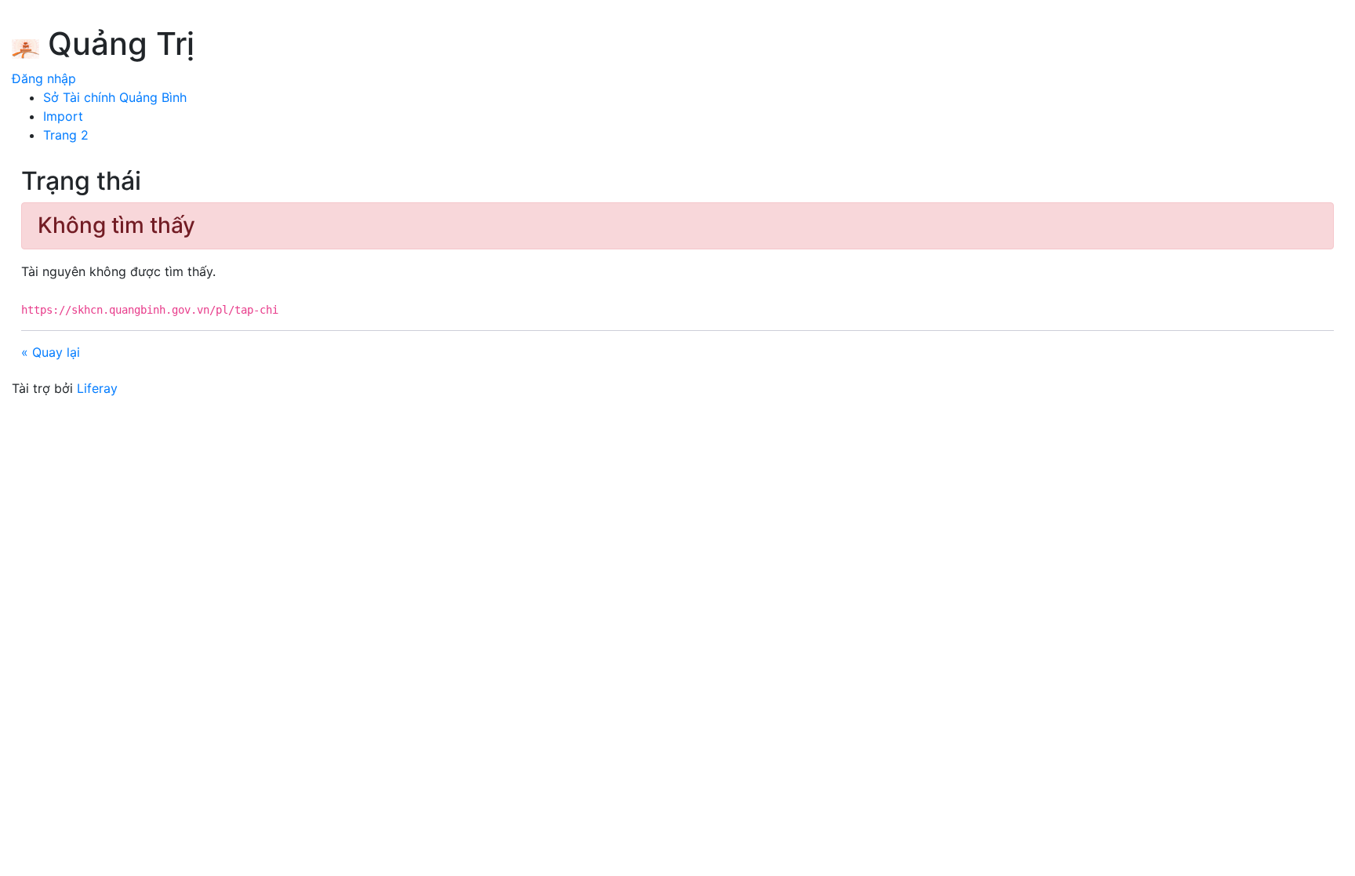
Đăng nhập (44, 78)
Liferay (97, 388)
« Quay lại (50, 352)
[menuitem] (115, 97)
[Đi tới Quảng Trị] (25, 46)
